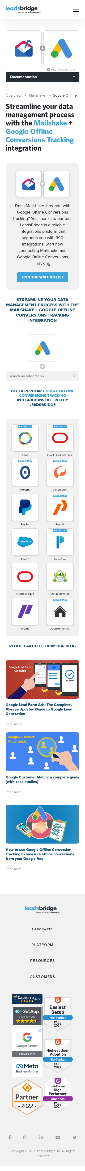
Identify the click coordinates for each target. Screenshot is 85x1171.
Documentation (23, 77)
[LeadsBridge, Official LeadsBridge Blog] (23, 9)
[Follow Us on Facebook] (9, 1138)
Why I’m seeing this (63, 69)
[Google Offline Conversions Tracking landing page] (61, 48)
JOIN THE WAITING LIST (42, 277)
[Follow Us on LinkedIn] (41, 1138)
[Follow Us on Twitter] (74, 1138)
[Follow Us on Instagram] (25, 1138)
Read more (14, 724)
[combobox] (42, 376)
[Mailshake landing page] (24, 48)
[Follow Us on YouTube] (57, 1138)
